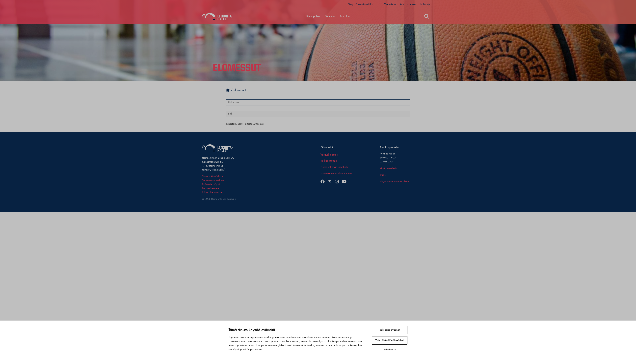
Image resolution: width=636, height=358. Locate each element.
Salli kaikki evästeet (389, 330)
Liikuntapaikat (312, 16)
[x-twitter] (331, 182)
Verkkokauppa (328, 160)
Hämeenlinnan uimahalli (334, 167)
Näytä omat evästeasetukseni (394, 181)
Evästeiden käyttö (211, 184)
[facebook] (323, 182)
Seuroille (345, 16)
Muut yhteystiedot (388, 168)
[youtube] (345, 182)
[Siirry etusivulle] (228, 90)
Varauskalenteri (329, 154)
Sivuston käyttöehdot (212, 176)
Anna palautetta (407, 4)
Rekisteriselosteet (210, 188)
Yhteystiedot (390, 4)
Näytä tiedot (389, 349)
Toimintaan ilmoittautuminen (336, 173)
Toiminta (330, 16)
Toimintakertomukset (212, 192)
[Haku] (426, 17)
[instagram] (338, 182)
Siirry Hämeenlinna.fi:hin (360, 4)
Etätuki (383, 175)
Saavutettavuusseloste (213, 180)
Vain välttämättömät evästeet (389, 340)
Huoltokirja (424, 4)
